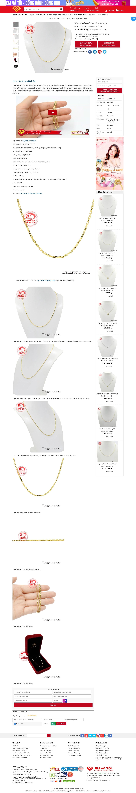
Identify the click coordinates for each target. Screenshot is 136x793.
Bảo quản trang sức (74, 748)
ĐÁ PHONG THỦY (103, 15)
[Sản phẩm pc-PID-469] (110, 164)
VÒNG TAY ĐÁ (92, 15)
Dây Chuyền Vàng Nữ (29, 141)
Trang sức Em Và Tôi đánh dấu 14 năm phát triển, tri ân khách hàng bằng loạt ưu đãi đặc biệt (109, 759)
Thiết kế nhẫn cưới (73, 746)
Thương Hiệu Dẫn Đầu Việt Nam (21, 755)
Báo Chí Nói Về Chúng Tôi (19, 750)
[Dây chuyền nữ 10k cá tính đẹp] (16, 54)
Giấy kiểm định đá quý (74, 755)
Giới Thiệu (15, 746)
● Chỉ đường (27, 774)
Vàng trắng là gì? (101, 746)
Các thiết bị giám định (102, 748)
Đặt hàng (53, 705)
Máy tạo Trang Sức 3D (46, 750)
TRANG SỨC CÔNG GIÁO (65, 15)
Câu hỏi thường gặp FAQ (19, 757)
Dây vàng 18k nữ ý (36, 193)
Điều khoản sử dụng (46, 757)
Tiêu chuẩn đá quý (101, 755)
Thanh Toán (43, 748)
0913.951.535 (108, 44)
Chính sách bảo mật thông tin (21, 748)
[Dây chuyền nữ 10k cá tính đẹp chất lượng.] (16, 48)
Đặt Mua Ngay (86, 44)
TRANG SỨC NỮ (29, 15)
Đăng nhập (111, 10)
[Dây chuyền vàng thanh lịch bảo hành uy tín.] (16, 42)
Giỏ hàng (120, 10)
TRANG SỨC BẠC (52, 15)
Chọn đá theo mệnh (102, 753)
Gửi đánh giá (61, 723)
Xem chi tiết (109, 226)
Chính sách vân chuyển (47, 755)
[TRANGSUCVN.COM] (16, 11)
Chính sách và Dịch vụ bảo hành (49, 746)
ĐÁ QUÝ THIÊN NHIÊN (80, 15)
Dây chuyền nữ (24, 193)
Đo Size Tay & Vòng (73, 750)
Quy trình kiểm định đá (102, 750)
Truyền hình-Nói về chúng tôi (20, 753)
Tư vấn (133, 18)
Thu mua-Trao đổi (45, 753)
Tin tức (97, 10)
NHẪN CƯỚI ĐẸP (40, 15)
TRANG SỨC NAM (18, 15)
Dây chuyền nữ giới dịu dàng (46, 280)
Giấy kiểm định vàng (74, 753)
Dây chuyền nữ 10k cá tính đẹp (24, 81)
